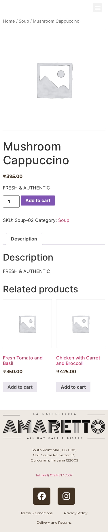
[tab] (24, 239)
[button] (97, 7)
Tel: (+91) (54, 475)
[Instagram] (66, 496)
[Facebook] (41, 496)
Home (9, 21)
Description (24, 239)
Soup (24, 21)
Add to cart (37, 200)
